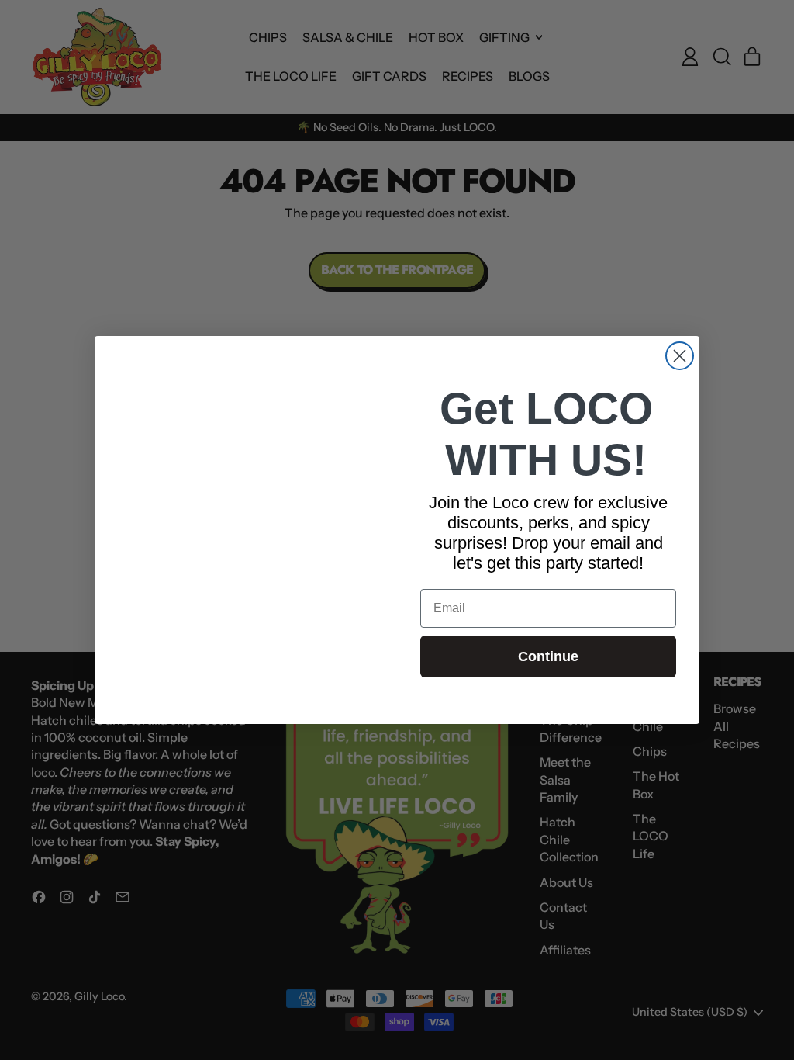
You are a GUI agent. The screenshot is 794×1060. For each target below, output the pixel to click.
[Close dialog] (679, 355)
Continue (548, 656)
